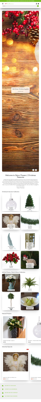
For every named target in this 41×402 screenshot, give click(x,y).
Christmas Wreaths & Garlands (30, 221)
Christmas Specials (11, 260)
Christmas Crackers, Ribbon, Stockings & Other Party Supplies (30, 241)
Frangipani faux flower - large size (14, 329)
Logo (9, 3)
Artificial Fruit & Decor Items (30, 301)
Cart (38, 3)
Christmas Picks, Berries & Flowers (11, 241)
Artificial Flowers (11, 283)
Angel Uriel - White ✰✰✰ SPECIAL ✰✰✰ (15, 364)
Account (36, 3)
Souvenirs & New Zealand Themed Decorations (30, 260)
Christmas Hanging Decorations (11, 202)
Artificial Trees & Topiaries (11, 301)
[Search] (38, 6)
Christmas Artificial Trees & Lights (30, 202)
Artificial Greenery (30, 283)
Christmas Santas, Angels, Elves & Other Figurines (11, 221)
